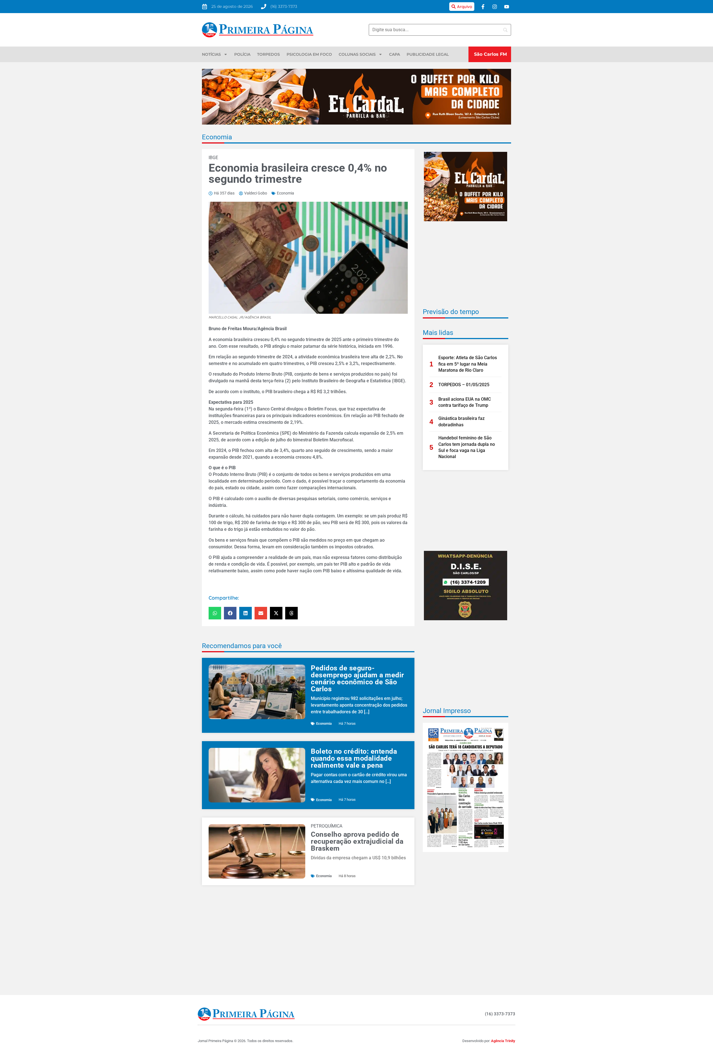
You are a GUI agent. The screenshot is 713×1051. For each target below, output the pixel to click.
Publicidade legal (428, 54)
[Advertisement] (465, 268)
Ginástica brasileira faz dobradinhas (461, 421)
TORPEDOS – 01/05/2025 (463, 384)
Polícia (242, 54)
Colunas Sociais (357, 54)
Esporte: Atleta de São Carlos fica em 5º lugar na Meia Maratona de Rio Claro (467, 364)
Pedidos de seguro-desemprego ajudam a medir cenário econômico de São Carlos (357, 678)
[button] (215, 613)
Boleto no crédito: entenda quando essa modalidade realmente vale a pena (354, 758)
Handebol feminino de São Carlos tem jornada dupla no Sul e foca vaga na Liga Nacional (466, 447)
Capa (394, 54)
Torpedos (268, 54)
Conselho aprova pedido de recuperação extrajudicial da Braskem (357, 841)
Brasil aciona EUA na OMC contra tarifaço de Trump (464, 402)
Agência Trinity (503, 1041)
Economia (217, 137)
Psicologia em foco (309, 54)
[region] (640, 1010)
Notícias (211, 54)
